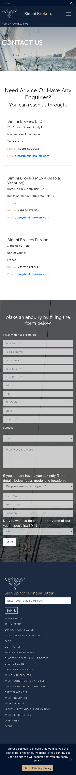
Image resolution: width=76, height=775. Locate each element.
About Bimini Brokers (19, 652)
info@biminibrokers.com (33, 156)
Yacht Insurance (16, 698)
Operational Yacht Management (27, 686)
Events (9, 726)
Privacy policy (42, 768)
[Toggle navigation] (68, 14)
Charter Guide (15, 664)
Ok (26, 768)
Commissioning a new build (23, 635)
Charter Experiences (19, 669)
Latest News (13, 720)
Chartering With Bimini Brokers (26, 658)
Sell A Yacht (13, 624)
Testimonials (13, 618)
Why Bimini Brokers (18, 675)
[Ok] (71, 759)
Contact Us (13, 647)
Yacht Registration (18, 715)
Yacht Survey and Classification (27, 709)
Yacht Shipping (15, 703)
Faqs (8, 641)
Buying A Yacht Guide (19, 630)
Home (5, 23)
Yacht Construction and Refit (26, 681)
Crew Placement (16, 692)
